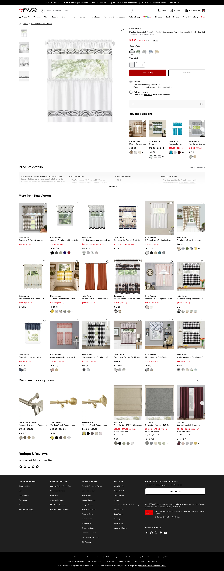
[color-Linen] (60, 252)
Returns (21, 505)
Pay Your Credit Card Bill (59, 509)
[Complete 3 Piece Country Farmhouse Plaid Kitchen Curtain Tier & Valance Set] (33, 217)
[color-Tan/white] (194, 156)
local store (148, 95)
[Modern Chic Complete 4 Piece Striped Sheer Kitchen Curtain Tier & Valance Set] (159, 276)
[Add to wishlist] (122, 30)
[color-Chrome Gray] (187, 443)
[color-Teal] (159, 252)
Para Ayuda (23, 500)
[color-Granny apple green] (191, 311)
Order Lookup (24, 495)
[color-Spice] (96, 252)
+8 (199, 443)
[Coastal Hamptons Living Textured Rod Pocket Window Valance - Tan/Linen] (33, 335)
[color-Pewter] (20, 437)
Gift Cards (54, 495)
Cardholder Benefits (57, 491)
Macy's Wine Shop (89, 509)
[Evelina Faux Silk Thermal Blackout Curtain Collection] (191, 402)
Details (155, 40)
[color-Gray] (159, 156)
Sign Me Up (175, 491)
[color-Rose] (147, 307)
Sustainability (118, 523)
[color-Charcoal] (155, 156)
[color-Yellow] (195, 248)
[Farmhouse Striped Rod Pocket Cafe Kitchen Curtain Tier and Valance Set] (128, 335)
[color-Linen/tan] (92, 252)
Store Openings (87, 528)
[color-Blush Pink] (183, 443)
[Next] (202, 129)
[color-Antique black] (56, 437)
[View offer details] (167, 104)
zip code (146, 87)
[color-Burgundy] (179, 152)
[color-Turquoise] (171, 152)
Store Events (86, 523)
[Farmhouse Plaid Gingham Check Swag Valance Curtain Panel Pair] (191, 217)
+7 (143, 152)
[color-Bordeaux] (178, 443)
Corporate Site (119, 495)
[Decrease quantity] (132, 64)
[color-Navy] (191, 248)
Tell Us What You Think (90, 537)
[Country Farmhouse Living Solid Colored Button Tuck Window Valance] (64, 217)
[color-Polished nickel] (69, 437)
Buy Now (187, 73)
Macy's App (86, 495)
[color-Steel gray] (128, 443)
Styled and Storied (120, 528)
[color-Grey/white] (190, 156)
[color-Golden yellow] (56, 369)
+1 (199, 249)
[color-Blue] (20, 369)
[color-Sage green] (69, 311)
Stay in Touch (87, 519)
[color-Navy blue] (64, 252)
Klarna (21, 491)
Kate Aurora (135, 28)
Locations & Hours (88, 491)
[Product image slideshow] (79, 85)
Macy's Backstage (88, 500)
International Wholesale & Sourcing (126, 505)
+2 (163, 156)
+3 (183, 152)
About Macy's (118, 486)
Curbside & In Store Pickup (92, 486)
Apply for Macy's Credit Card (60, 486)
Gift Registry (86, 542)
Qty (137, 62)
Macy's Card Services (58, 505)
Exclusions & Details (162, 517)
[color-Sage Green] (159, 443)
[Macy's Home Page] (28, 10)
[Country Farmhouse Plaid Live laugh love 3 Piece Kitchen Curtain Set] (157, 129)
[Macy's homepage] (20, 24)
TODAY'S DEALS (51, 3)
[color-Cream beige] (139, 152)
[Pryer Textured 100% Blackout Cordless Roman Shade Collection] (128, 402)
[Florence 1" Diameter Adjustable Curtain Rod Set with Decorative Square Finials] (33, 402)
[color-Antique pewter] (64, 437)
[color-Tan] (119, 311)
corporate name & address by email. (152, 566)
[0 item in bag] (203, 10)
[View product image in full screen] (36, 140)
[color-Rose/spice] (52, 369)
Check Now (176, 517)
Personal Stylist (87, 514)
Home (25, 23)
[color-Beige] (155, 252)
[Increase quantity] (142, 64)
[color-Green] (151, 156)
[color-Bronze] (24, 437)
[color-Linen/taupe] (187, 311)
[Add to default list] (143, 121)
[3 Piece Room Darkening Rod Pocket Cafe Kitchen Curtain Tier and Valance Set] (159, 217)
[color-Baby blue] (195, 311)
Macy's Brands (87, 505)
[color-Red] (69, 252)
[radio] (131, 152)
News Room (118, 514)
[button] (72, 85)
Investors (117, 500)
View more (112, 186)
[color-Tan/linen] (60, 311)
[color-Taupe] (131, 152)
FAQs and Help (24, 486)
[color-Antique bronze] (60, 437)
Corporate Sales (119, 491)
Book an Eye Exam (89, 533)
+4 (167, 253)
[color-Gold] (29, 437)
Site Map (117, 519)
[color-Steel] (115, 443)
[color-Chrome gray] (191, 443)
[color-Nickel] (33, 437)
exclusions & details (187, 183)
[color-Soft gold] (52, 437)
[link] (137, 147)
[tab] (24, 33)
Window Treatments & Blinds (41, 23)
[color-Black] (52, 252)
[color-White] (135, 152)
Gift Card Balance (57, 500)
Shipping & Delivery (26, 509)
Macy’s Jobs (118, 509)
